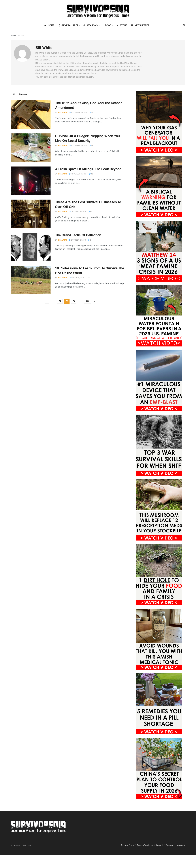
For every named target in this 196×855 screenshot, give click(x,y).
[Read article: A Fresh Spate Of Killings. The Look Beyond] (31, 181)
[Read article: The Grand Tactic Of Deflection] (31, 247)
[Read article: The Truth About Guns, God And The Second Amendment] (31, 114)
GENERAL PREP (70, 25)
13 (92, 145)
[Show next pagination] (94, 301)
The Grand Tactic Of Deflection (78, 234)
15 (88, 277)
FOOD (108, 25)
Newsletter (142, 25)
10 (92, 174)
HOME (51, 25)
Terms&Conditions (145, 845)
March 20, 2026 (77, 277)
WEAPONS (92, 25)
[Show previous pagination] (41, 301)
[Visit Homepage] (98, 11)
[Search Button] (184, 25)
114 (87, 301)
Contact (169, 845)
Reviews (23, 94)
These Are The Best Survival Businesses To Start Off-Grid (88, 204)
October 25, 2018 (78, 211)
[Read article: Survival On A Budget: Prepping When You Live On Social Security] (31, 147)
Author (21, 35)
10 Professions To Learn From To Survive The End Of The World (89, 270)
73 (74, 301)
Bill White (62, 112)
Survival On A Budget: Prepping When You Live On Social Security (87, 138)
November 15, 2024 (78, 112)
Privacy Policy (127, 845)
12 (91, 211)
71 (60, 301)
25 (92, 112)
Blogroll (159, 845)
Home (13, 35)
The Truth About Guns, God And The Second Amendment (88, 105)
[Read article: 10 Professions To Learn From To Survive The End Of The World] (31, 280)
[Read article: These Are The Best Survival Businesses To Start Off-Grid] (31, 214)
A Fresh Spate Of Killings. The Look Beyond (88, 168)
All (14, 94)
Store (123, 25)
